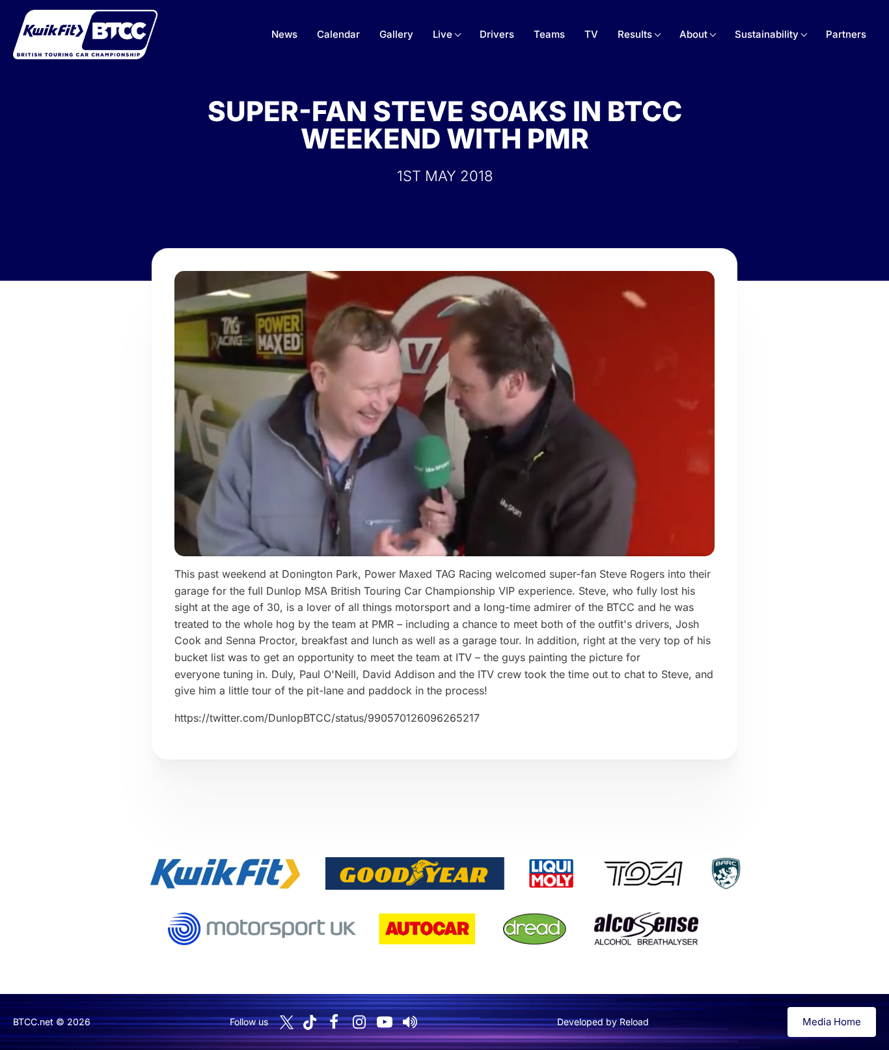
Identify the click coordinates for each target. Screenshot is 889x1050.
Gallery (396, 34)
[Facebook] (334, 1022)
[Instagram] (359, 1022)
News (284, 34)
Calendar (338, 34)
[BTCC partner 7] (427, 929)
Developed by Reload (603, 1021)
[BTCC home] (85, 34)
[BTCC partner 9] (646, 929)
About (693, 34)
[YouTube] (384, 1022)
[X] (287, 1022)
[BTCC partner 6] (262, 929)
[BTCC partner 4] (643, 873)
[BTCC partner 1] (225, 873)
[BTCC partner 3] (551, 873)
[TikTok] (309, 1022)
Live (442, 34)
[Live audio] (410, 1022)
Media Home (831, 1021)
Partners (846, 34)
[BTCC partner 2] (414, 873)
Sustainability (767, 34)
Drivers (497, 34)
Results (635, 34)
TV (591, 34)
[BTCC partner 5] (725, 873)
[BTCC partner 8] (534, 929)
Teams (549, 34)
